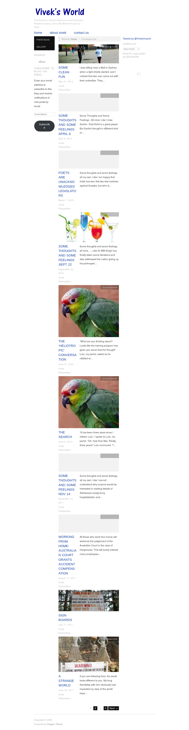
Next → (114, 708)
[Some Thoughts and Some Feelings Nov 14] (88, 463)
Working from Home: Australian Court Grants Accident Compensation (67, 555)
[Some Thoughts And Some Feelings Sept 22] (88, 227)
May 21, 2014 (65, 81)
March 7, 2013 (66, 200)
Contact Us (81, 32)
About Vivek (58, 32)
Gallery (41, 46)
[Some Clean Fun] (88, 54)
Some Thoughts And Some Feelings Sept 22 (67, 255)
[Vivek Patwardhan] (59, 11)
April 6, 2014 (65, 138)
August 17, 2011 (67, 578)
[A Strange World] (88, 655)
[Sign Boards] (88, 601)
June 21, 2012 (66, 364)
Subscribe (44, 126)
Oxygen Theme (54, 724)
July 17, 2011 (65, 624)
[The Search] (88, 402)
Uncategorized (109, 46)
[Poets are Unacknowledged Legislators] (88, 160)
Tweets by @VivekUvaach (137, 38)
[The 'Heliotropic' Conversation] (88, 311)
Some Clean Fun (63, 72)
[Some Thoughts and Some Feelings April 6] (88, 103)
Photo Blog (43, 39)
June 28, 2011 (66, 690)
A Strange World (66, 680)
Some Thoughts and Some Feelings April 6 (67, 125)
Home (38, 32)
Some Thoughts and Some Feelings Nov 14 (67, 485)
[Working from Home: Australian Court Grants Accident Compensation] (88, 524)
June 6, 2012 (65, 441)
